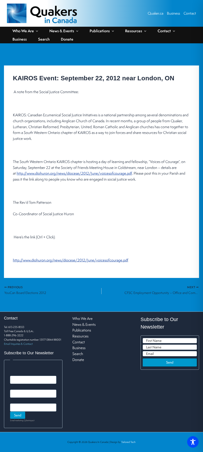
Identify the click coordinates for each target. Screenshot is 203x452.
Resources (133, 30)
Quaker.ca (155, 13)
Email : (14, 401)
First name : (17, 373)
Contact (190, 13)
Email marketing (16, 420)
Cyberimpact (29, 420)
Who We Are (23, 30)
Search (44, 39)
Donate (67, 39)
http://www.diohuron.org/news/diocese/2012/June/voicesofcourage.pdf (74, 173)
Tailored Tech (128, 442)
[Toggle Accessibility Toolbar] (193, 442)
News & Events (61, 30)
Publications (100, 30)
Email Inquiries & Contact (18, 344)
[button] (36, 31)
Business (173, 13)
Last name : (17, 387)
